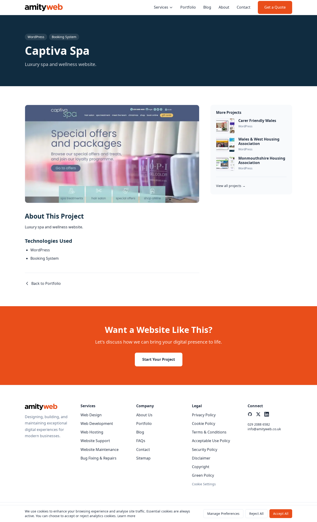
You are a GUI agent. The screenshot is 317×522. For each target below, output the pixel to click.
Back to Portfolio (46, 283)
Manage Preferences (223, 513)
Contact (243, 7)
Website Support (95, 440)
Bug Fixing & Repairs (98, 458)
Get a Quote (275, 7)
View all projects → (231, 186)
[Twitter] (258, 414)
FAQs (140, 440)
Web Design (91, 414)
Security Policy (204, 449)
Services (161, 7)
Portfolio (188, 7)
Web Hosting (92, 432)
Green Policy (203, 475)
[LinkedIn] (266, 414)
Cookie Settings (204, 484)
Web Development (97, 423)
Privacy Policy (204, 414)
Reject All (256, 513)
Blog (207, 7)
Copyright (200, 466)
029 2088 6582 (259, 424)
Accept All (280, 513)
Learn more (126, 516)
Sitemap (143, 458)
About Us (144, 414)
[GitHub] (250, 414)
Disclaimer (201, 458)
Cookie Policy (203, 423)
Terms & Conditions (209, 432)
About (224, 7)
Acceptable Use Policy (211, 440)
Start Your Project (158, 359)
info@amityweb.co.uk (264, 429)
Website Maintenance (100, 449)
